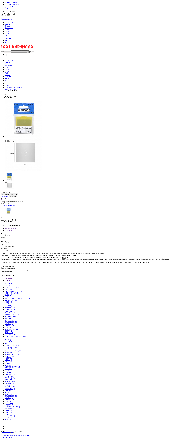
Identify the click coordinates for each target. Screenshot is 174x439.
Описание (8, 230)
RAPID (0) (8, 385)
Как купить (9, 28)
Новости (8, 39)
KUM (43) (8, 295)
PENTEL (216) (10, 378)
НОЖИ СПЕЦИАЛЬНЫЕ (14, 87)
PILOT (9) (8, 311)
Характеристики (10, 228)
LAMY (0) (8, 360)
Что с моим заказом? (12, 4)
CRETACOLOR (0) (11, 347)
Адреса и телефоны (11, 2)
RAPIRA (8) (9, 419)
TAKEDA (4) (9, 325)
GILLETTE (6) (10, 416)
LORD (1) (8, 418)
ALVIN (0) (8, 340)
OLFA (7, 85)
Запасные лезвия (10, 89)
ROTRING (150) (10, 387)
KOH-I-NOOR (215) (12, 354)
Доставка (8, 31)
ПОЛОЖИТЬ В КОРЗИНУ (9, 194)
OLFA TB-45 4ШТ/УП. (9, 205)
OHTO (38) (8, 371)
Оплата (7, 29)
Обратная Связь (6, 437)
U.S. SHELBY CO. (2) (12, 403)
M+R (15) (8, 365)
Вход (6, 8)
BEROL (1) (8, 284)
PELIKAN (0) (9, 376)
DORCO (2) (9, 414)
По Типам (8, 279)
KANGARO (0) (10, 352)
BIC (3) (7, 343)
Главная (7, 84)
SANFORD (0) (10, 389)
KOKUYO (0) (9, 356)
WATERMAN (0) (10, 409)
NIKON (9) (8, 369)
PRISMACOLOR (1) (12, 315)
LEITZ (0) (8, 361)
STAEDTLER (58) (11, 396)
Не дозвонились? (7, 19)
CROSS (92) (9, 349)
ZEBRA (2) (8, 331)
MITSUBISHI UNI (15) (12, 367)
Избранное (13, 196)
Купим (7, 42)
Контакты (8, 40)
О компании (9, 22)
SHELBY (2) (9, 320)
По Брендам (9, 280)
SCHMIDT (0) (9, 392)
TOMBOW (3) (9, 327)
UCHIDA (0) (9, 405)
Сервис (7, 33)
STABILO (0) (9, 394)
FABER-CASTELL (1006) (13, 351)
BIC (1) (7, 286)
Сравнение (4, 196)
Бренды (7, 26)
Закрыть (3, 200)
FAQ (6, 35)
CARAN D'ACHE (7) (12, 345)
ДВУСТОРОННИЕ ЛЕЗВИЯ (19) (16, 336)
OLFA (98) (8, 372)
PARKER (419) (10, 374)
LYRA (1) (8, 296)
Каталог (7, 24)
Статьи (7, 37)
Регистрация (9, 6)
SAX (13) (8, 390)
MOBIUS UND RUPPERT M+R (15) (17, 298)
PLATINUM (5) (10, 381)
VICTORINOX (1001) (12, 407)
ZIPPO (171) (9, 412)
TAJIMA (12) (9, 398)
